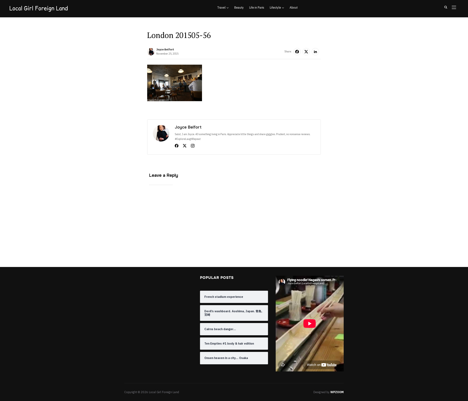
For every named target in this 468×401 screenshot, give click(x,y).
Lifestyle (275, 7)
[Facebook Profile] (176, 146)
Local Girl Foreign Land (38, 8)
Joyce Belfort (165, 49)
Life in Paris (256, 7)
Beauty (239, 7)
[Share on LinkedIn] (315, 51)
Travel (221, 7)
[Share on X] (306, 51)
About (294, 7)
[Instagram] (193, 146)
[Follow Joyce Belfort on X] (184, 146)
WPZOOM (337, 392)
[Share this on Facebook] (297, 51)
